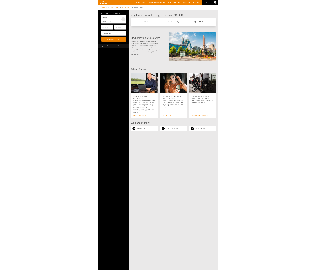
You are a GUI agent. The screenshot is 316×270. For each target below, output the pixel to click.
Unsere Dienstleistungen (156, 2)
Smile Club (186, 2)
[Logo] (103, 2)
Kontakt (196, 2)
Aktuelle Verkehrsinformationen (112, 46)
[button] (123, 19)
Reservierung (140, 2)
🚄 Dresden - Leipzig (137, 7)
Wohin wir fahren (174, 2)
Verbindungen (125, 7)
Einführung (104, 7)
